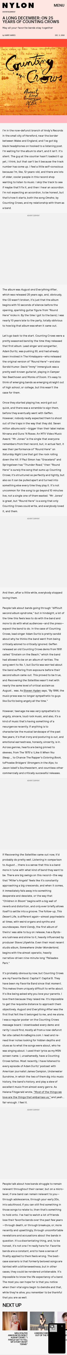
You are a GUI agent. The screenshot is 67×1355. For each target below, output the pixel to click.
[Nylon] (18, 5)
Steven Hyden (32, 690)
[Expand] (51, 1326)
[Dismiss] (62, 1326)
